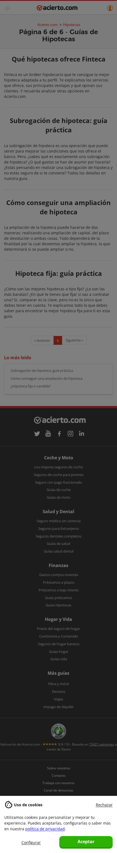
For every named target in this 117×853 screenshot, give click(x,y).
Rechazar (104, 804)
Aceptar (86, 842)
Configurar (31, 842)
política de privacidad (45, 828)
